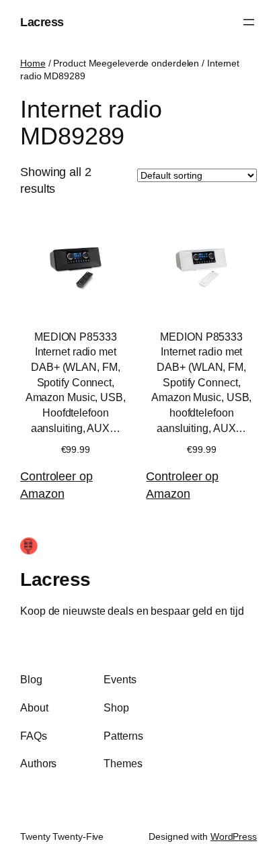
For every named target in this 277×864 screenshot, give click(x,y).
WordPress (233, 836)
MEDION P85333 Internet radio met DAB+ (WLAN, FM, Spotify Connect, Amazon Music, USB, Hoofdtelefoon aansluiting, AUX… (76, 382)
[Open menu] (249, 22)
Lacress (42, 22)
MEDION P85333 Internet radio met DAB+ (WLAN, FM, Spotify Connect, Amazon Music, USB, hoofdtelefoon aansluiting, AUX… (201, 382)
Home (33, 63)
